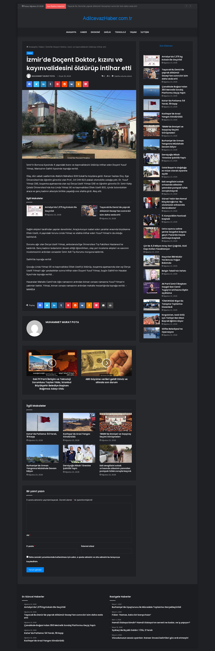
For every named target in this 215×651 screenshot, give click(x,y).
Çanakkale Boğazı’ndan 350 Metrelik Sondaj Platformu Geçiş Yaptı (97, 6)
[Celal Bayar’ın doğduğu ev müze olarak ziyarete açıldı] (151, 171)
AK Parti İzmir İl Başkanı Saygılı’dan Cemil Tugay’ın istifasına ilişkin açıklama (175, 288)
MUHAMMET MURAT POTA (43, 76)
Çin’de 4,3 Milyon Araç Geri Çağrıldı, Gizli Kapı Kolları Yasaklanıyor (165, 247)
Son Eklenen (166, 45)
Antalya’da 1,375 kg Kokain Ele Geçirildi (172, 58)
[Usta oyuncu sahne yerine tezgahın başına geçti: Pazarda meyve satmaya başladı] (151, 232)
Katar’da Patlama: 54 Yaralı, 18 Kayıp (41, 435)
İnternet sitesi (87, 546)
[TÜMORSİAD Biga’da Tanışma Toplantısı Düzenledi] (151, 304)
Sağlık (107, 32)
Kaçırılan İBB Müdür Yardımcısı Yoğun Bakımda (172, 259)
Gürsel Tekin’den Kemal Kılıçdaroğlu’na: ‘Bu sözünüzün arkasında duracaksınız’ (174, 203)
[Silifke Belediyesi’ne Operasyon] (151, 332)
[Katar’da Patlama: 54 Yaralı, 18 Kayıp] (42, 422)
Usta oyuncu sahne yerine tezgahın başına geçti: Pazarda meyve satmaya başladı (174, 233)
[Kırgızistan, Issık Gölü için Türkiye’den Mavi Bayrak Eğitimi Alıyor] (151, 318)
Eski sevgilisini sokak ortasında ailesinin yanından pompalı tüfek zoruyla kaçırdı (115, 468)
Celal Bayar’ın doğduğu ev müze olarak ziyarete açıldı (174, 170)
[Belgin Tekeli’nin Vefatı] (151, 274)
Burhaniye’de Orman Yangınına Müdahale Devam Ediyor (41, 468)
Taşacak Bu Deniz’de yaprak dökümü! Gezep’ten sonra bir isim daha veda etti (115, 211)
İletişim (145, 32)
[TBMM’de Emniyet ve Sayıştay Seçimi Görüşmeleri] (116, 422)
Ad (28, 535)
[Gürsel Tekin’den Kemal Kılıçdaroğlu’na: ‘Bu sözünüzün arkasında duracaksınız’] (151, 202)
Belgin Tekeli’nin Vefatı (174, 270)
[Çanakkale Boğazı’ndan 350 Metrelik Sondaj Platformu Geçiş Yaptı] (151, 90)
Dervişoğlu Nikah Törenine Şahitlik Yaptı (77, 467)
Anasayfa (71, 32)
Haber (83, 32)
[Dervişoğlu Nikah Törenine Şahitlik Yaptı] (79, 454)
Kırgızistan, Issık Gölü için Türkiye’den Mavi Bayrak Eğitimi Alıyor (173, 317)
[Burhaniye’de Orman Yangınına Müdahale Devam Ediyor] (42, 454)
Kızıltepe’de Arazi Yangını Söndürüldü (76, 435)
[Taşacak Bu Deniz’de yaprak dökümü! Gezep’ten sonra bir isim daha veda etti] (89, 210)
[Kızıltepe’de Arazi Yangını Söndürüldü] (79, 422)
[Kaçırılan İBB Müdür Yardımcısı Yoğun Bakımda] (151, 260)
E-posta (30, 546)
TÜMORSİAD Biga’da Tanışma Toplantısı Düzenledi (172, 303)
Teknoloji (120, 32)
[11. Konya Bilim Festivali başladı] (151, 219)
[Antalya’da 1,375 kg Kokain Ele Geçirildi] (35, 210)
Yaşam (133, 32)
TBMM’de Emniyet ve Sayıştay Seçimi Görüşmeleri (115, 435)
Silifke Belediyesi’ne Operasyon (172, 330)
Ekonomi (95, 32)
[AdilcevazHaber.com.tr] (107, 18)
